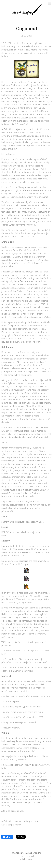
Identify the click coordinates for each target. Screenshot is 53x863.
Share (8, 837)
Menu (49, 3)
